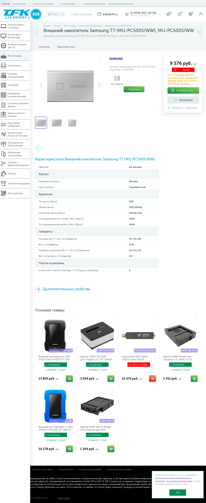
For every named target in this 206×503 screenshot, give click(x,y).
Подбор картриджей (90, 469)
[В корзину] (69, 378)
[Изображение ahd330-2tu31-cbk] (56, 335)
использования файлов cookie (179, 481)
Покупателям (66, 469)
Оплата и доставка (42, 469)
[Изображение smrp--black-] (180, 335)
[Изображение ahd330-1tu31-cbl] (56, 406)
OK (177, 492)
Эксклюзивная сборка (119, 469)
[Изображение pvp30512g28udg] (139, 335)
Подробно (134, 89)
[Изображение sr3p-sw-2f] (97, 406)
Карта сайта (64, 498)
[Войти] (201, 14)
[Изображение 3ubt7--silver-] (97, 335)
